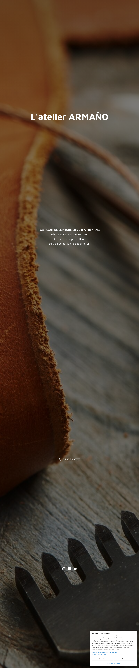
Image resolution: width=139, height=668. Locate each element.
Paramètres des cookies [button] (113, 663)
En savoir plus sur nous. (99, 654)
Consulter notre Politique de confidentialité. (105, 652)
